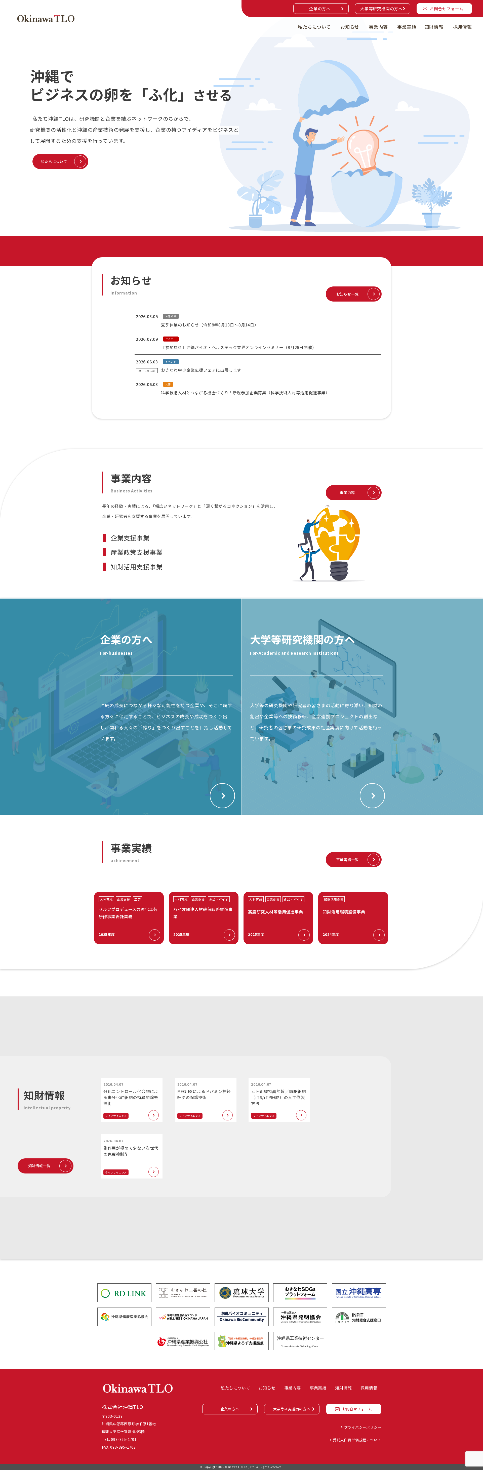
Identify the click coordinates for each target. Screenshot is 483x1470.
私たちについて (314, 26)
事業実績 (406, 26)
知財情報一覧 (39, 1165)
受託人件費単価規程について (357, 1439)
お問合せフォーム (446, 9)
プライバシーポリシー (362, 1427)
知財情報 (434, 26)
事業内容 (378, 26)
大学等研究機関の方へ (381, 9)
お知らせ (349, 26)
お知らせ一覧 (347, 294)
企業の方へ (319, 9)
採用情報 (462, 26)
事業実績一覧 (347, 859)
